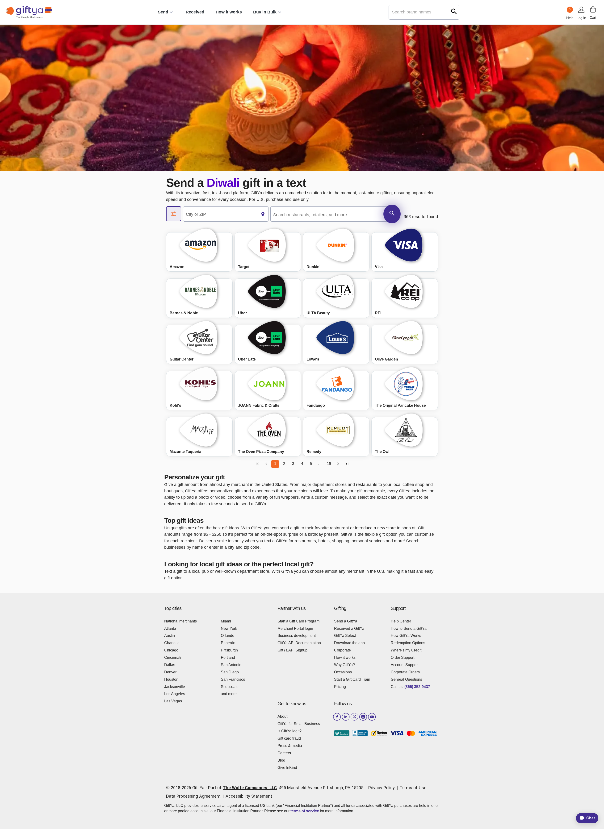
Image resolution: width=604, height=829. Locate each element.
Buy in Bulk (265, 12)
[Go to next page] (338, 464)
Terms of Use (413, 787)
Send (163, 12)
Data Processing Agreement (193, 796)
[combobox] (220, 214)
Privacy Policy (381, 787)
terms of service (304, 811)
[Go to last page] (347, 464)
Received (195, 12)
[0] (592, 9)
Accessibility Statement (249, 796)
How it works (229, 12)
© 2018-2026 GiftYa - (186, 787)
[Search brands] (454, 11)
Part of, (285, 787)
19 (329, 464)
